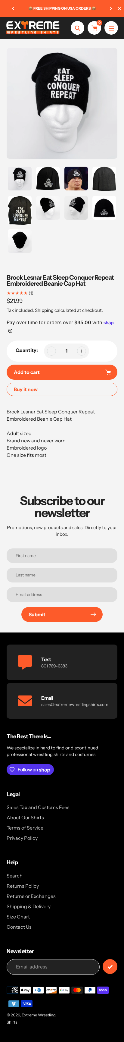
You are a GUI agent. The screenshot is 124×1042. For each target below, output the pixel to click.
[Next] (110, 8)
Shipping (44, 310)
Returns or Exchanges (31, 896)
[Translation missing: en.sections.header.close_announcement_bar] (119, 8)
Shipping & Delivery (29, 906)
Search (15, 876)
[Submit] (110, 966)
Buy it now (26, 389)
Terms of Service (25, 828)
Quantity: (27, 350)
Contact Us (19, 927)
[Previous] (14, 8)
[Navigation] (111, 28)
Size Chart (18, 917)
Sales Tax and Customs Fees (38, 807)
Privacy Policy (22, 838)
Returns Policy (23, 886)
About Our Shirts (25, 817)
